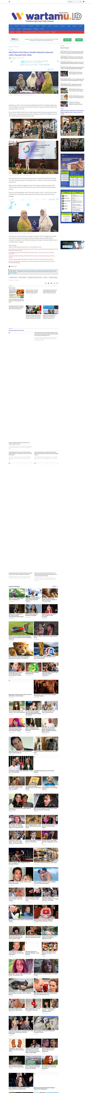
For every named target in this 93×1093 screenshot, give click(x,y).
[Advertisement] (46, 7)
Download (79, 39)
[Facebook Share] (46, 283)
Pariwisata (62, 25)
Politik (42, 29)
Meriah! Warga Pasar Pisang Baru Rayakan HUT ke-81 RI (75, 73)
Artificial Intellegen (27, 29)
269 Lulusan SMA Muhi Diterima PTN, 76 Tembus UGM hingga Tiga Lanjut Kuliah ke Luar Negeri (76, 90)
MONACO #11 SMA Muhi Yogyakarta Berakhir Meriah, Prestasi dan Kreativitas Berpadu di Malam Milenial (75, 103)
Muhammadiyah (22, 277)
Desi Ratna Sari (13, 277)
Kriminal (50, 25)
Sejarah (19, 29)
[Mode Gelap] (83, 1)
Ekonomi (75, 25)
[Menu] (10, 1)
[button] (80, 1)
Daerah (37, 25)
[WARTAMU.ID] (46, 17)
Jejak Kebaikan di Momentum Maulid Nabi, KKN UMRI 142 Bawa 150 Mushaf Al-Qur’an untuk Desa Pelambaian (31, 253)
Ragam (69, 25)
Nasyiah (45, 277)
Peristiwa (43, 25)
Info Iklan (19, 32)
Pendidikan (36, 29)
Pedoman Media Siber (44, 32)
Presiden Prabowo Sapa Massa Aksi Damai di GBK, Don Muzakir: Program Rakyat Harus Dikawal (31, 259)
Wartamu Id (14, 57)
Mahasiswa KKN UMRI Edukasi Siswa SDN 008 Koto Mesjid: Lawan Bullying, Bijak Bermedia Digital (72, 68)
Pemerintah (31, 25)
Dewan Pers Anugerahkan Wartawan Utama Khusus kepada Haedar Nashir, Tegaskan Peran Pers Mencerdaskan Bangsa (32, 262)
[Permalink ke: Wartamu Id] (10, 58)
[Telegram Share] (54, 283)
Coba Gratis (67, 39)
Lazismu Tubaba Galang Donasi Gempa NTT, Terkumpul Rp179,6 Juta (25, 247)
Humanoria (12, 29)
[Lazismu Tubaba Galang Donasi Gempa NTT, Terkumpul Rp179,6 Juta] (16, 293)
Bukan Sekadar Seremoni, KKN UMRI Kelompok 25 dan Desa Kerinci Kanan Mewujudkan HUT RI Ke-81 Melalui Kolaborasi (72, 80)
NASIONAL (11, 50)
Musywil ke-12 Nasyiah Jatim (35, 277)
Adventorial (23, 25)
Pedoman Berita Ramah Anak (30, 32)
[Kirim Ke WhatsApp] (57, 283)
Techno (80, 25)
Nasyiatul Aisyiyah (20, 57)
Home (11, 25)
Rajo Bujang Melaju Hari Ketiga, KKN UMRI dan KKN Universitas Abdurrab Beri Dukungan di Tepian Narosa (32, 256)
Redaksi (53, 32)
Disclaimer (12, 32)
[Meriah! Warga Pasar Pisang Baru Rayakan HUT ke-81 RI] (64, 73)
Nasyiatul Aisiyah (53, 277)
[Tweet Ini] (48, 283)
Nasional (16, 25)
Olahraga (56, 25)
